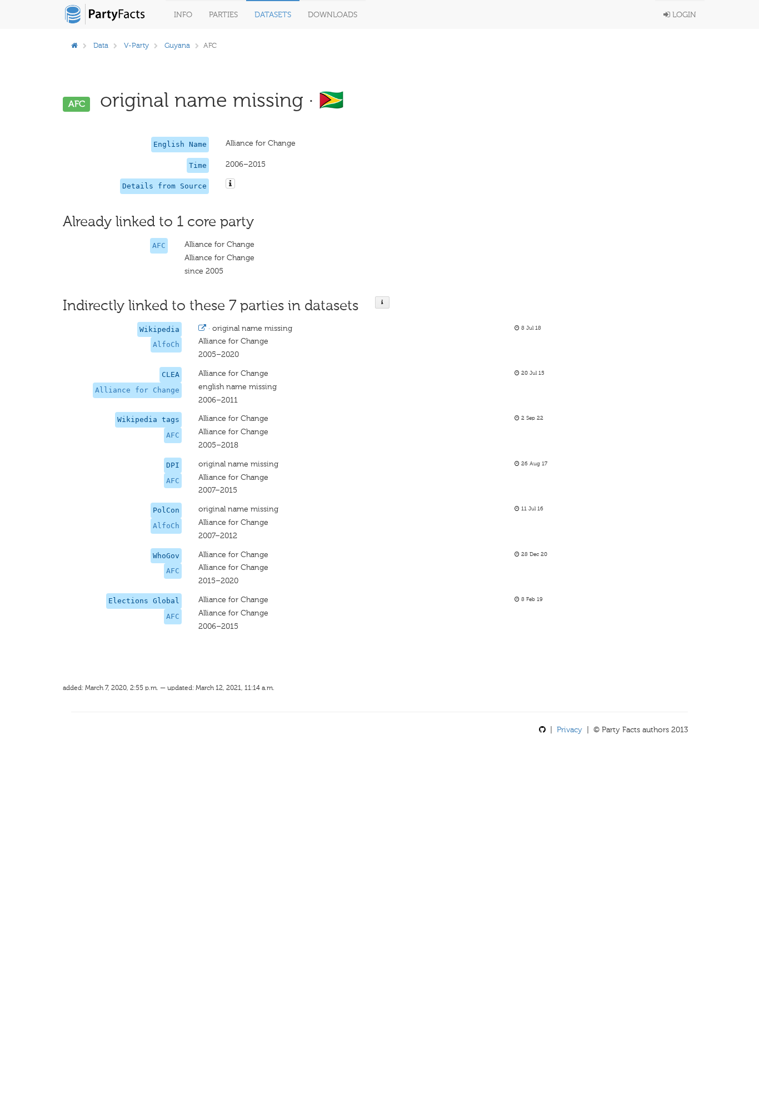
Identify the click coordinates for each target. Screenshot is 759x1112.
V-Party (136, 45)
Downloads (332, 14)
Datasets (272, 14)
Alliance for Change (137, 390)
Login (683, 14)
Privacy (569, 729)
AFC (159, 245)
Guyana (177, 45)
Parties (223, 14)
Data (100, 45)
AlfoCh (166, 344)
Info (183, 14)
